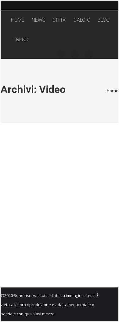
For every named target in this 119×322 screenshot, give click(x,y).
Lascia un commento (23, 173)
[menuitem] (18, 20)
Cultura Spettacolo (22, 164)
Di (54, 164)
